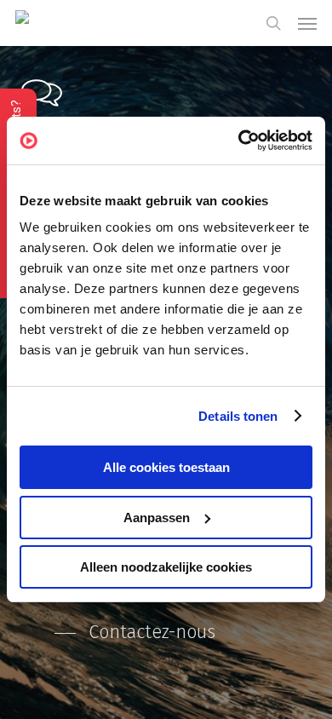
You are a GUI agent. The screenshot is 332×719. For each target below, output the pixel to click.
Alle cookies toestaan (166, 467)
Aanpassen (156, 517)
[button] (307, 23)
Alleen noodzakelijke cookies (166, 567)
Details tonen (238, 416)
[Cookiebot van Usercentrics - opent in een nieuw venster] (238, 140)
